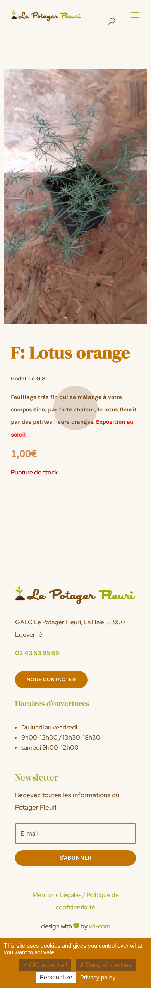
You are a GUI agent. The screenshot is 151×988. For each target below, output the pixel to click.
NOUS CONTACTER (51, 679)
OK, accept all (47, 965)
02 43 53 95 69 (37, 653)
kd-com (99, 926)
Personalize (55, 977)
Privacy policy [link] (98, 977)
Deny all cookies (108, 965)
